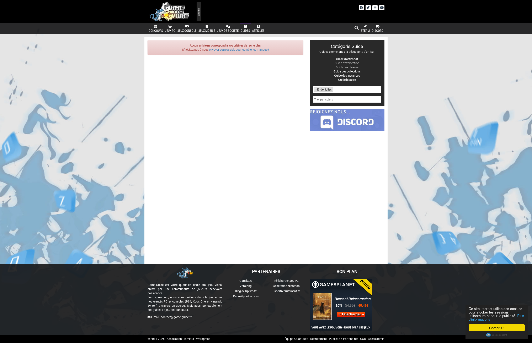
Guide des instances (347, 75)
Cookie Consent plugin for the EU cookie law (496, 335)
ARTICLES (258, 31)
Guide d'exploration (347, 63)
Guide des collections (347, 71)
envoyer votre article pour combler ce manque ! (239, 49)
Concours (156, 31)
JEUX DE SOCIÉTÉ (228, 31)
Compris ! (496, 327)
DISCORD (377, 31)
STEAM (365, 31)
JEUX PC (170, 31)
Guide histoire (347, 79)
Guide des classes (347, 67)
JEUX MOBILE (206, 31)
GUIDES (245, 31)
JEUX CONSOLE (186, 31)
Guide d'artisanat (347, 59)
